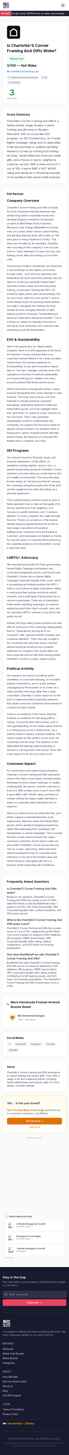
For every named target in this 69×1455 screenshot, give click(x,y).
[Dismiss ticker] (67, 13)
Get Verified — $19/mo (20, 1423)
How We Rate (10, 1376)
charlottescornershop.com (24, 71)
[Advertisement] (34, 1174)
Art (45, 77)
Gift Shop (15, 82)
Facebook (21, 1044)
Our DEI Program (12, 1395)
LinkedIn (13, 1050)
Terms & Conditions (13, 1409)
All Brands (8, 1348)
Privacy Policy (10, 1414)
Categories (9, 1362)
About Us (8, 1386)
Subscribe (33, 1302)
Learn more (34, 1127)
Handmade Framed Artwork (24, 77)
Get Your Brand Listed (15, 1381)
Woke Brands (10, 1358)
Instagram (36, 1044)
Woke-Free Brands (13, 1353)
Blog (5, 1390)
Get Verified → (34, 1121)
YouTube (50, 1044)
